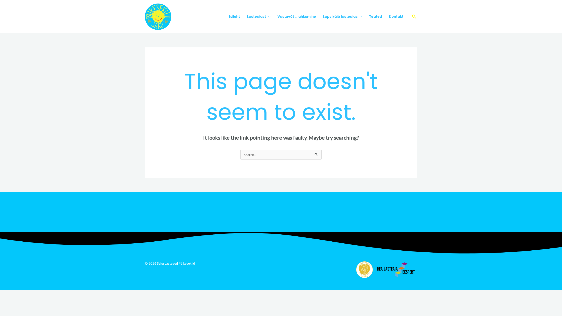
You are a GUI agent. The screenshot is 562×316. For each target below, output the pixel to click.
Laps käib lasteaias (340, 16)
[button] (414, 17)
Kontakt (396, 16)
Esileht (234, 16)
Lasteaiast (256, 16)
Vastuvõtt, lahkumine (296, 16)
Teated (375, 16)
